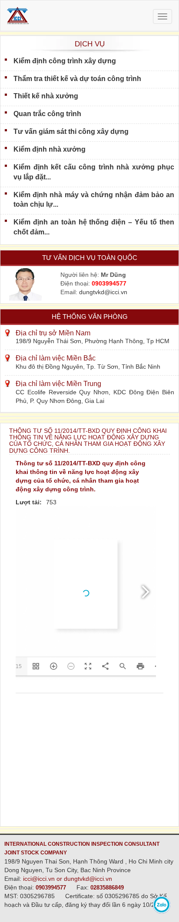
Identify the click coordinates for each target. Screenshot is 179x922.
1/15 (16, 666)
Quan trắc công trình (47, 113)
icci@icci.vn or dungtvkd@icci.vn (67, 878)
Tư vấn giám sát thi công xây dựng (71, 131)
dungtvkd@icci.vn (103, 292)
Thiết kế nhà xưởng (45, 96)
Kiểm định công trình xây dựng (64, 61)
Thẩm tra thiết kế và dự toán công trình (77, 78)
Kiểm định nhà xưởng (49, 149)
